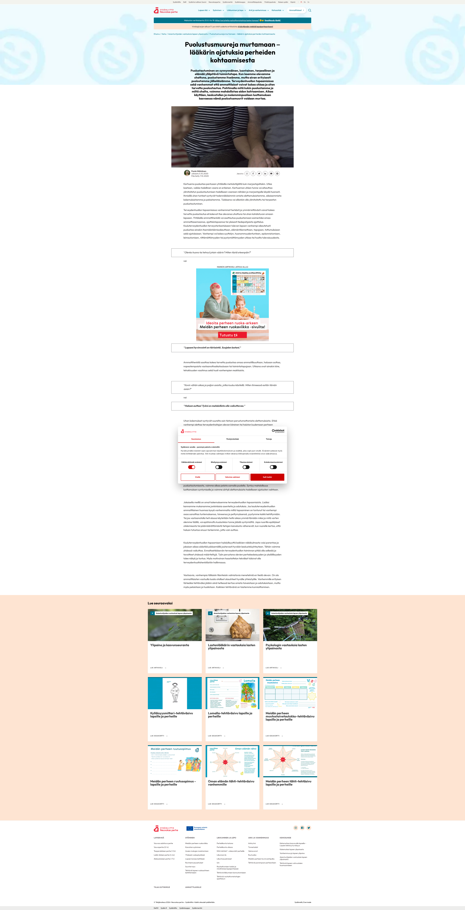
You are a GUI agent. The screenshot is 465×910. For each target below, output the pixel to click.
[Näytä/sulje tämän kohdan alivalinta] (209, 10)
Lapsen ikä (202, 10)
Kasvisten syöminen (193, 847)
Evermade (307, 902)
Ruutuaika (252, 855)
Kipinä (293, 2)
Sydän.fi (164, 908)
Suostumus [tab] (196, 439)
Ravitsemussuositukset (194, 863)
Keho (164, 34)
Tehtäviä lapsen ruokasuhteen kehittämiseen (197, 871)
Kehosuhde (276, 10)
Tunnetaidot (253, 847)
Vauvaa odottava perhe (163, 843)
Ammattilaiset (295, 10)
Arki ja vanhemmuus (257, 10)
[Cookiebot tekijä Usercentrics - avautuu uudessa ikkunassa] (273, 431)
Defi (184, 2)
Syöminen (217, 10)
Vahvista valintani (232, 477)
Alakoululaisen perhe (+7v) (164, 859)
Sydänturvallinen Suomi (197, 2)
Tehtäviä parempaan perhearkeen (262, 863)
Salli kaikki (267, 477)
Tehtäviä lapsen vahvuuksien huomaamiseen (291, 864)
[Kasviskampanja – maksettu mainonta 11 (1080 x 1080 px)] (232, 306)
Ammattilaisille (193, 887)
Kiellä (197, 477)
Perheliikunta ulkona (225, 847)
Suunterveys (190, 866)
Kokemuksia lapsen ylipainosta (292, 849)
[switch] (218, 467)
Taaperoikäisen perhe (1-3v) (165, 851)
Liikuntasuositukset (224, 859)
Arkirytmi (252, 843)
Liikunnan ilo (221, 855)
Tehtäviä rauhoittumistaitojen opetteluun (228, 877)
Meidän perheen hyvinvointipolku (261, 859)
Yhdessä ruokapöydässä (195, 855)
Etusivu (157, 34)
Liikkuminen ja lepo (235, 10)
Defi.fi (156, 908)
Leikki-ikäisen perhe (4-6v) (164, 855)
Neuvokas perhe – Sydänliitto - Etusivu (173, 10)
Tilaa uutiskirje (162, 887)
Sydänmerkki (227, 2)
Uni (218, 863)
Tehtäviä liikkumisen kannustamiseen (231, 872)
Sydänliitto (177, 2)
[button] (309, 11)
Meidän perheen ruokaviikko (196, 843)
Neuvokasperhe (214, 2)
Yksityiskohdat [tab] (232, 439)
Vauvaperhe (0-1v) (161, 847)
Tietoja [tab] (269, 439)
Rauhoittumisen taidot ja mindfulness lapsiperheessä (227, 867)
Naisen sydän (283, 2)
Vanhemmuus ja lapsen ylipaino (292, 853)
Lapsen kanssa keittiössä (195, 859)
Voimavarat (253, 851)
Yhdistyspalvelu (270, 2)
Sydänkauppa (240, 2)
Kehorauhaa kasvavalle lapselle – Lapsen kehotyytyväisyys (293, 844)
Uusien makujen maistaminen (196, 851)
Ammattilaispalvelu (255, 2)
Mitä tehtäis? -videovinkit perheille (230, 851)
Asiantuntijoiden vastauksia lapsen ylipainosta (188, 34)
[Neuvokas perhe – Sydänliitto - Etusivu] (166, 828)
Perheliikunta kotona (225, 843)
